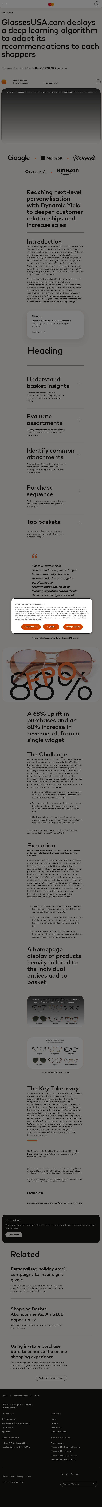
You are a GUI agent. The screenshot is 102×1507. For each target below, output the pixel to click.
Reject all (51, 627)
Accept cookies (31, 627)
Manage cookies (73, 627)
